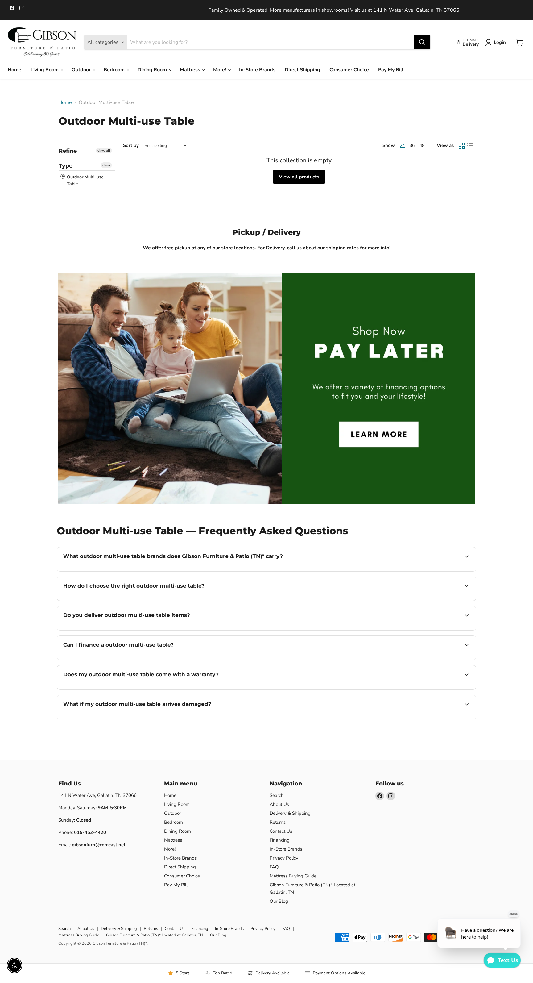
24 (402, 145)
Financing (280, 840)
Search (277, 795)
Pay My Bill (390, 69)
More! (220, 69)
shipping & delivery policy (435, 629)
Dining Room (153, 69)
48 (421, 145)
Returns (278, 822)
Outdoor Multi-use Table (85, 180)
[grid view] (461, 145)
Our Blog (279, 901)
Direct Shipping (302, 69)
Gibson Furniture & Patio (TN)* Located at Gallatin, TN (154, 935)
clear (106, 165)
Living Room (45, 69)
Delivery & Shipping (290, 813)
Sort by (131, 145)
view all (103, 150)
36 (412, 145)
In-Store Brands (257, 69)
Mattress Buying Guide (293, 876)
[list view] (470, 145)
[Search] (422, 42)
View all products (299, 176)
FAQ (274, 867)
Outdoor (82, 69)
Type (65, 165)
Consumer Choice (349, 69)
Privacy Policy (284, 858)
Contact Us (281, 831)
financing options (113, 659)
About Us (279, 804)
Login (500, 42)
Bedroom (115, 69)
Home (14, 69)
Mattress (190, 69)
